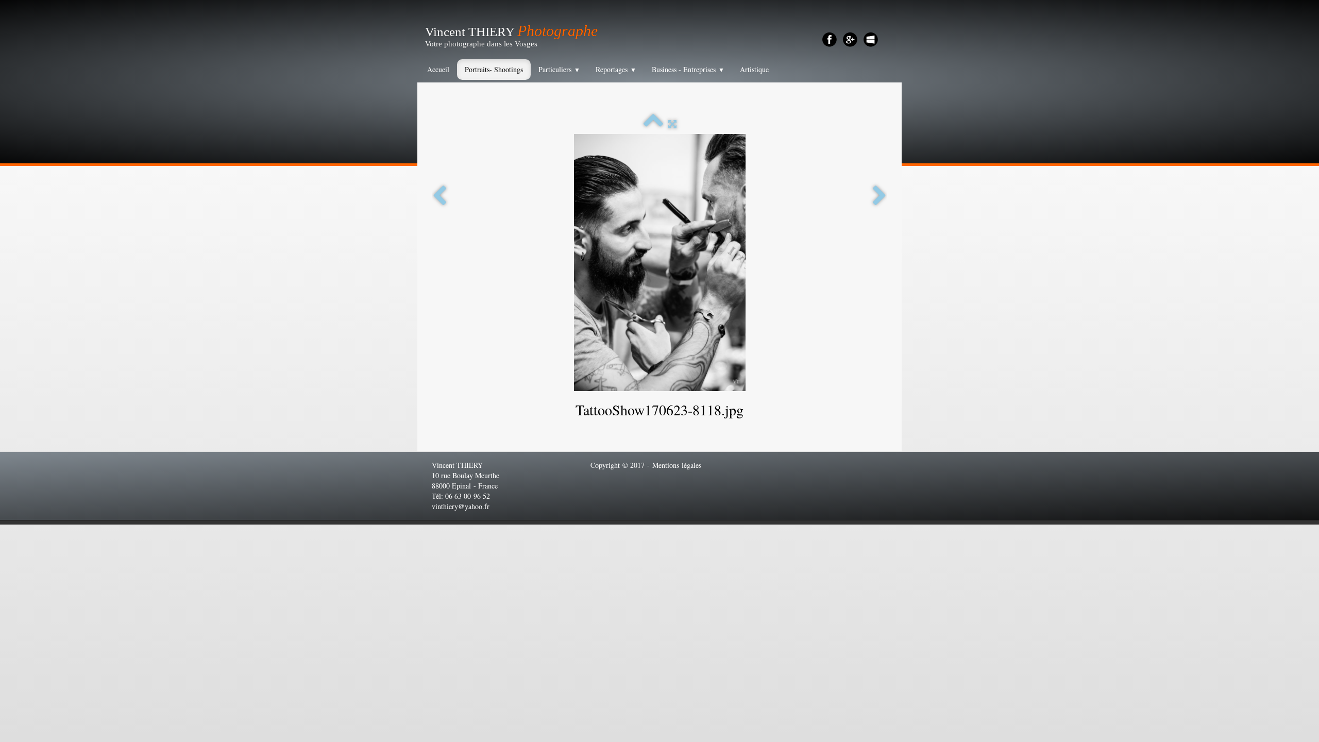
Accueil (438, 69)
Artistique (754, 69)
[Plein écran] (672, 124)
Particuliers (559, 69)
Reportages (616, 69)
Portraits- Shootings (494, 69)
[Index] (653, 124)
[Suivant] (879, 196)
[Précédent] (439, 196)
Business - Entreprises (688, 69)
